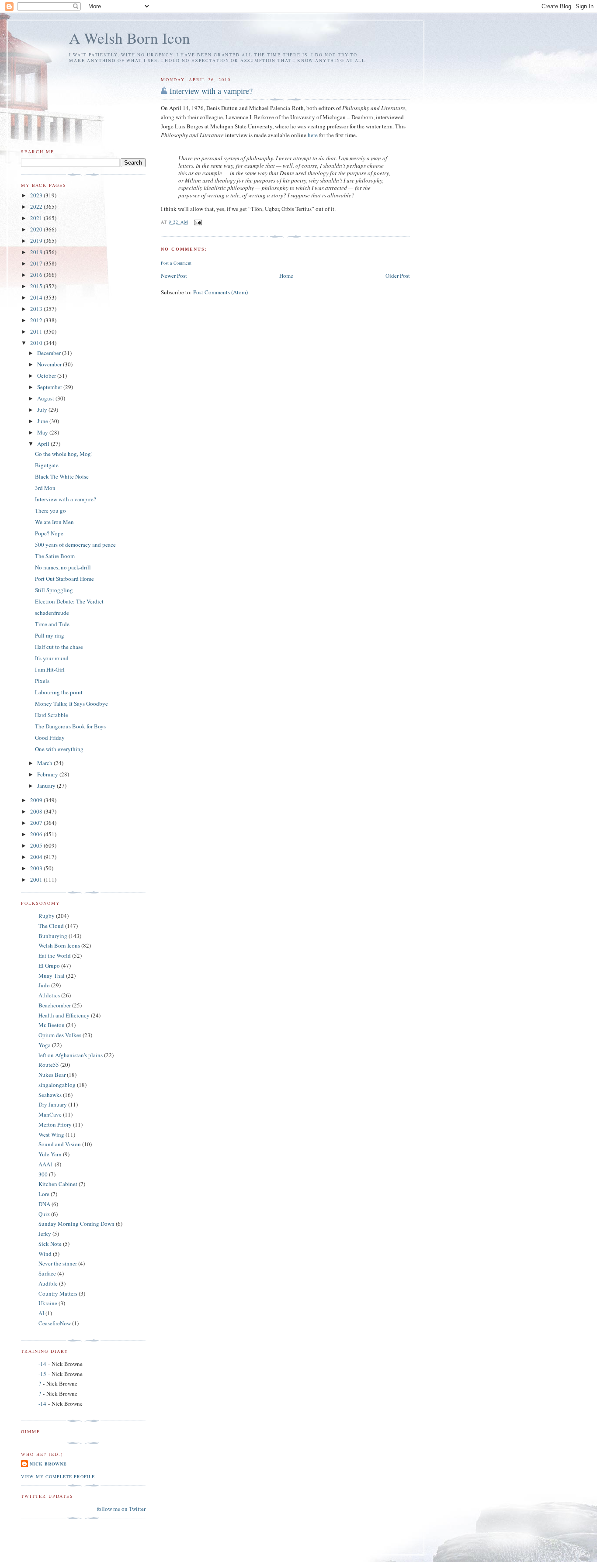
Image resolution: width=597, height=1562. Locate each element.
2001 (37, 879)
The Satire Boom (55, 556)
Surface (47, 1273)
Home (286, 275)
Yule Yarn (50, 1154)
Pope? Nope (49, 533)
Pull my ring (49, 635)
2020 (37, 229)
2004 (37, 857)
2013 (37, 309)
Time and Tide (52, 624)
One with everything (59, 749)
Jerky (44, 1234)
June (43, 421)
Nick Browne (48, 1464)
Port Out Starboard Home (64, 579)
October (47, 375)
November (50, 364)
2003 (37, 868)
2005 (37, 845)
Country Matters (57, 1293)
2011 (37, 331)
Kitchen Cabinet (57, 1184)
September (50, 387)
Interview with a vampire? (211, 91)
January (47, 786)
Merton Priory (55, 1124)
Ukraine (47, 1303)
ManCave (50, 1114)
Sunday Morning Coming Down (76, 1224)
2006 (37, 834)
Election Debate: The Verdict (69, 601)
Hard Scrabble (51, 715)
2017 (37, 263)
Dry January (52, 1104)
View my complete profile (58, 1476)
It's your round (52, 658)
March (45, 763)
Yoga (44, 1045)
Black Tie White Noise (62, 476)
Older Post (397, 275)
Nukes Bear (52, 1075)
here (313, 135)
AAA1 (45, 1164)
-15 (42, 1374)
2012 (37, 320)
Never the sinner (57, 1263)
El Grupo (49, 965)
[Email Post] (197, 222)
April (44, 444)
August (46, 398)
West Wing (51, 1134)
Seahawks (50, 1095)
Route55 (48, 1065)
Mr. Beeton (51, 1025)
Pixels (42, 681)
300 (43, 1174)
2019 (37, 241)
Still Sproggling (54, 590)
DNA (44, 1204)
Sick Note (50, 1244)
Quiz (44, 1214)
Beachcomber (54, 1005)
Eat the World (54, 955)
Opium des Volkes (59, 1035)
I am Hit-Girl (50, 669)
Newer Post (174, 275)
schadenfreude (52, 613)
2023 (37, 195)
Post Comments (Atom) (220, 292)
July (43, 410)
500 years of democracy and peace (75, 544)
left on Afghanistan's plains (70, 1055)
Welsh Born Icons (59, 945)
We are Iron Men (54, 522)
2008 (37, 811)
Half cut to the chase (59, 647)
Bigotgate (47, 465)
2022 (37, 206)
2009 (37, 800)
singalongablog (57, 1085)
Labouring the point (59, 692)
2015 (37, 286)
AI (41, 1313)
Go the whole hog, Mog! (64, 454)
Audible (48, 1283)
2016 (37, 275)
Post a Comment (176, 263)
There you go (50, 510)
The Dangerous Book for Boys (70, 726)
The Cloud (51, 926)
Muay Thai (51, 975)
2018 (37, 252)
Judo (44, 985)
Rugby (46, 916)
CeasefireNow (54, 1323)
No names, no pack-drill (63, 567)
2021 (37, 218)
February (48, 774)
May (43, 432)
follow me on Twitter (121, 1509)
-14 (42, 1364)
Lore (43, 1194)
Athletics (49, 995)
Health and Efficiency (64, 1015)
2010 (37, 343)
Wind (45, 1254)
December (49, 353)
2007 (37, 823)
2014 (37, 297)
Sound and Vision (59, 1144)
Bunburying (52, 936)
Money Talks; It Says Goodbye (71, 703)
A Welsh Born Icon (129, 38)
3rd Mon (45, 488)
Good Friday (50, 737)
